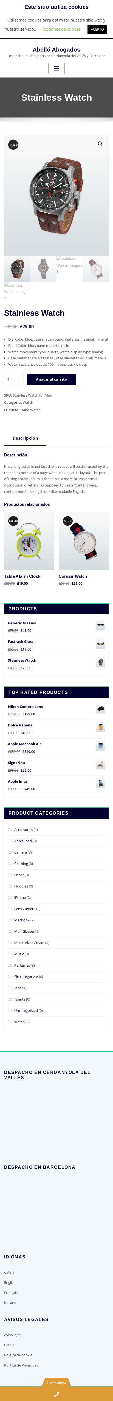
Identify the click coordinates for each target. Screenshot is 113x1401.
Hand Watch (30, 409)
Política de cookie (18, 1354)
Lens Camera (24, 908)
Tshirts (19, 999)
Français (11, 1292)
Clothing (21, 863)
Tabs (17, 987)
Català (9, 1272)
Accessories (23, 829)
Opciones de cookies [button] (62, 29)
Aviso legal (12, 1334)
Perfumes (22, 965)
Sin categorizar (26, 976)
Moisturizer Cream (29, 942)
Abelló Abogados (56, 49)
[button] (100, 144)
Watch (28, 402)
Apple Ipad (23, 840)
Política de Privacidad (21, 1365)
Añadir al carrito (51, 379)
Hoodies (21, 886)
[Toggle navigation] (56, 68)
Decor (19, 874)
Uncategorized (26, 1010)
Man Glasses (24, 931)
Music (19, 953)
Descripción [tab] (25, 438)
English (10, 1282)
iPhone (20, 897)
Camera (20, 852)
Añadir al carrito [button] (62, 582)
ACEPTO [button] (97, 29)
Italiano (10, 1302)
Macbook (22, 920)
